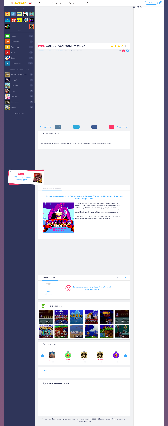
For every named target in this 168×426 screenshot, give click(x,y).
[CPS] (19, 20)
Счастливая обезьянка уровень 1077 (21, 178)
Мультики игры (44, 3)
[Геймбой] (7, 20)
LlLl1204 (100, 360)
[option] (52, 356)
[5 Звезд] (125, 46)
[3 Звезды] (119, 46)
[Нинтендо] (31, 14)
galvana (52, 360)
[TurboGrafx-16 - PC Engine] (31, 26)
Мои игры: (121, 278)
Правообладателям (84, 421)
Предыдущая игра (45, 127)
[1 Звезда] (112, 46)
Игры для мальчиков (76, 3)
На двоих (90, 3)
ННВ (68, 360)
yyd (116, 360)
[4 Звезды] (122, 46)
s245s (84, 360)
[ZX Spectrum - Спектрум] (7, 26)
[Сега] (13, 14)
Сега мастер (58, 51)
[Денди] (7, 14)
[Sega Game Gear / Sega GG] (25, 14)
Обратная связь (104, 419)
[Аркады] (25, 20)
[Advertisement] (84, 25)
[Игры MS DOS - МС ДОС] (31, 20)
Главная (42, 51)
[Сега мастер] (19, 14)
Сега (49, 51)
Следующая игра (123, 127)
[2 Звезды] (115, 46)
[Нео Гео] (13, 20)
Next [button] (125, 355)
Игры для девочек (59, 3)
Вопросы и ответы (118, 419)
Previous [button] (42, 355)
